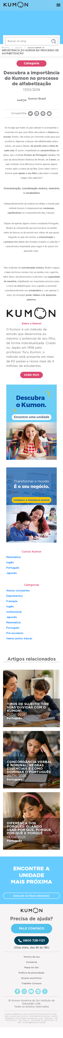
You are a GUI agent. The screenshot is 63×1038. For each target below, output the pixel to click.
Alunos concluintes (18, 590)
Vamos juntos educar (19, 638)
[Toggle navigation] (58, 5)
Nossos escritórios (31, 978)
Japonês (11, 617)
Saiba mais (31, 375)
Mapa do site (31, 968)
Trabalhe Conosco (31, 984)
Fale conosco (31, 928)
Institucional (14, 612)
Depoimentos (14, 596)
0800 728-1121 (34, 940)
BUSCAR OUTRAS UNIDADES (31, 896)
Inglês (10, 562)
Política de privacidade (31, 973)
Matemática (13, 557)
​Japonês (11, 573)
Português (12, 568)
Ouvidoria (31, 962)
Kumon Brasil (37, 98)
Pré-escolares (14, 633)
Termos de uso (31, 957)
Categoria (31, 63)
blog (18, 47)
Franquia (11, 601)
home (6, 47)
